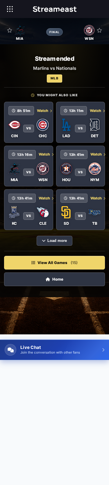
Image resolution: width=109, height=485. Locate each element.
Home (57, 279)
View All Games (57, 262)
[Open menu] (10, 9)
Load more (57, 241)
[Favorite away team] (99, 30)
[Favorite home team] (9, 30)
